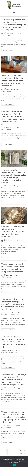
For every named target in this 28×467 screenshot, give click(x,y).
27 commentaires (14, 314)
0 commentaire (7, 35)
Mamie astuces (7, 312)
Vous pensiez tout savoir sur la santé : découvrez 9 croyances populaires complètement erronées (12, 268)
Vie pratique (19, 186)
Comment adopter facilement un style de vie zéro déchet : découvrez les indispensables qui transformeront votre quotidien (13, 176)
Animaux (18, 33)
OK (14, 464)
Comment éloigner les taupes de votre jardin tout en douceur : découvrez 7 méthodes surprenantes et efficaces (13, 341)
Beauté (17, 89)
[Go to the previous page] (5, 450)
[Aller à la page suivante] (24, 453)
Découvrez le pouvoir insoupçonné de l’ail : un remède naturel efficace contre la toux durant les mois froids (12, 80)
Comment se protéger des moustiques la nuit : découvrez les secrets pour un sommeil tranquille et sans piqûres (13, 24)
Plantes (17, 127)
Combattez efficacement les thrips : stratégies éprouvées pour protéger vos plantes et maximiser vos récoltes (12, 304)
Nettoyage (18, 388)
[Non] (26, 461)
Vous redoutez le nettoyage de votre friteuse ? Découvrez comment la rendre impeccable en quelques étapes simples (13, 379)
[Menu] (14, 11)
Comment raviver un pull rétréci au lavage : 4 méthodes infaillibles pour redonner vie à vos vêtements (13, 231)
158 (20, 453)
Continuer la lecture (9, 50)
